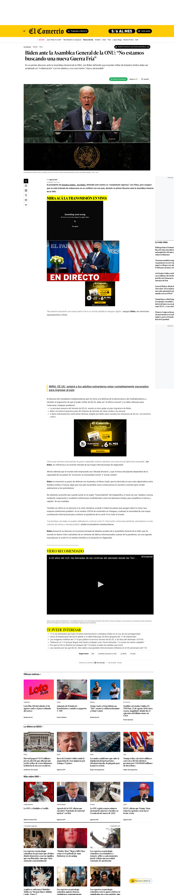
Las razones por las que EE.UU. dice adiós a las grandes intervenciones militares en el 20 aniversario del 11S (98, 665)
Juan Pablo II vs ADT (54, 40)
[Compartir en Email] (26, 200)
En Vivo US (126, 787)
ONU (92, 671)
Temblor (98, 40)
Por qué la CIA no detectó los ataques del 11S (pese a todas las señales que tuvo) (86, 662)
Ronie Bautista (128, 804)
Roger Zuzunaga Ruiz (97, 854)
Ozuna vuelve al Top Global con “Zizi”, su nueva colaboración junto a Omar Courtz (105, 793)
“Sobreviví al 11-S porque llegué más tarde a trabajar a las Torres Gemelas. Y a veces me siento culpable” (97, 659)
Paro (109, 40)
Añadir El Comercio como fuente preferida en (132, 47)
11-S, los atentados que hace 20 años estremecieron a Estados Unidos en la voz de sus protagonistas (95, 651)
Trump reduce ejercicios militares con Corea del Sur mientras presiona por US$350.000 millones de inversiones (138, 847)
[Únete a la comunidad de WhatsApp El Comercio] (118, 79)
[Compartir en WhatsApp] (26, 185)
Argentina (27, 787)
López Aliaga (117, 40)
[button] (100, 601)
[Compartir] (26, 181)
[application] (100, 602)
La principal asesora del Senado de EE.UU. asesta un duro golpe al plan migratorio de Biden (90, 425)
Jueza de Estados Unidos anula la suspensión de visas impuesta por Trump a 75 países (71, 845)
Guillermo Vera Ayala (31, 854)
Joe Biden (123, 671)
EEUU (25, 839)
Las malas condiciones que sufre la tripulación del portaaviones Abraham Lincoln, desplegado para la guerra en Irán (105, 847)
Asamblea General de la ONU (107, 671)
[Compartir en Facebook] (26, 190)
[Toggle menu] (24, 31)
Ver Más (132, 671)
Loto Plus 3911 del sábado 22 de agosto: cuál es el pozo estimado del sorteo (37, 793)
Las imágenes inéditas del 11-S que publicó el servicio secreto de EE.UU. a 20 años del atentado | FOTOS (96, 656)
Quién (59, 787)
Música (92, 787)
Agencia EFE (53, 179)
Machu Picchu (128, 40)
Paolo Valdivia (62, 802)
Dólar (104, 40)
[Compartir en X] (26, 195)
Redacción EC (28, 802)
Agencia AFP (61, 854)
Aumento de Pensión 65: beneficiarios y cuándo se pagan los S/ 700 (72, 793)
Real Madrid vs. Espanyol (72, 40)
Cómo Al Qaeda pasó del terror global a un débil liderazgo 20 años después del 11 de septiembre (93, 654)
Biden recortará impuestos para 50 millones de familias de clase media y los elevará (87, 428)
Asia (124, 839)
